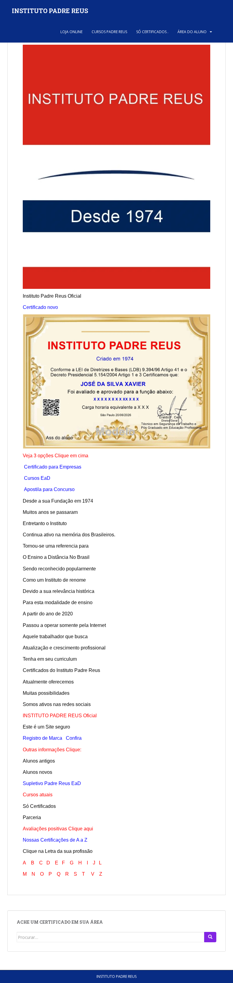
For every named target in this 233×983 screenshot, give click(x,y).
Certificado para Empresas (52, 466)
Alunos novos (37, 772)
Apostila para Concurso (49, 489)
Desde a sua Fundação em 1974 (58, 501)
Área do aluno (192, 31)
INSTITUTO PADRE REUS (50, 11)
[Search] (210, 937)
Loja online (71, 31)
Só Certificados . (152, 31)
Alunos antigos (39, 760)
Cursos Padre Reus (109, 31)
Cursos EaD (37, 478)
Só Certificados (39, 806)
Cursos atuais (37, 794)
